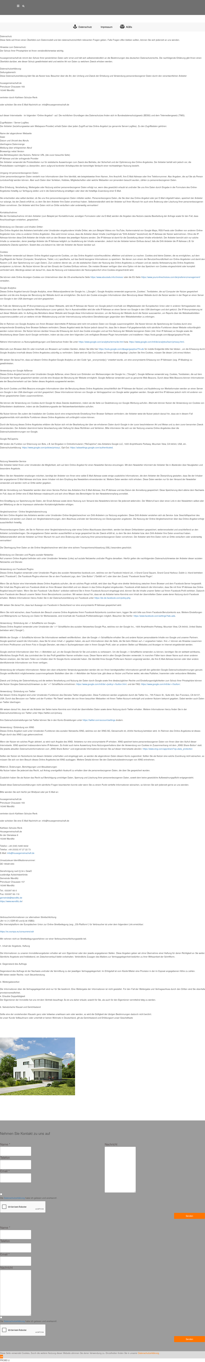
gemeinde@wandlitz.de (11, 897)
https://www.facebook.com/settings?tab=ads (154, 615)
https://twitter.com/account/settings (99, 720)
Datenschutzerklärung (14, 1197)
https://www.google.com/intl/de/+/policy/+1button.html (101, 684)
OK (1, 1356)
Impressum (106, 27)
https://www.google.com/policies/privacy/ (41, 447)
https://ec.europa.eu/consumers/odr (17, 931)
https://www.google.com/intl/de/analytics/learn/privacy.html (156, 341)
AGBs (128, 27)
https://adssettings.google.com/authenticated (91, 447)
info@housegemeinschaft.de (20, 852)
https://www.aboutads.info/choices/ (106, 277)
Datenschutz (85, 27)
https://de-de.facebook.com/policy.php (112, 597)
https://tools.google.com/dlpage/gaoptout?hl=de (121, 348)
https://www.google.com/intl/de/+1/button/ (160, 684)
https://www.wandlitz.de (11, 901)
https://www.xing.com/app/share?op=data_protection (168, 748)
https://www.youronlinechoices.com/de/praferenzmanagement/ (170, 277)
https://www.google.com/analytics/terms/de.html (101, 341)
